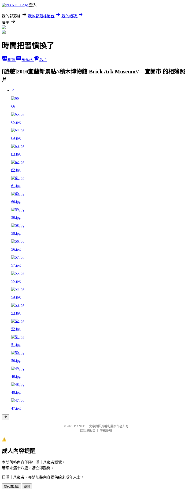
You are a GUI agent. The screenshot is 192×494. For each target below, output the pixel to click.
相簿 (11, 60)
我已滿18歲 (11, 486)
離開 (27, 486)
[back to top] (5, 417)
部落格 (28, 60)
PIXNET (79, 426)
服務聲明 (106, 431)
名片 (43, 60)
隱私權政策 (87, 431)
